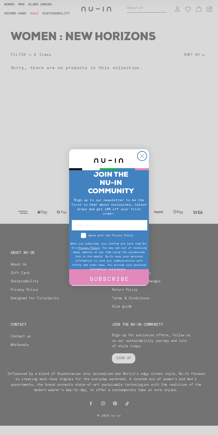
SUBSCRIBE (109, 279)
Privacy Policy (89, 248)
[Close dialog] (142, 156)
